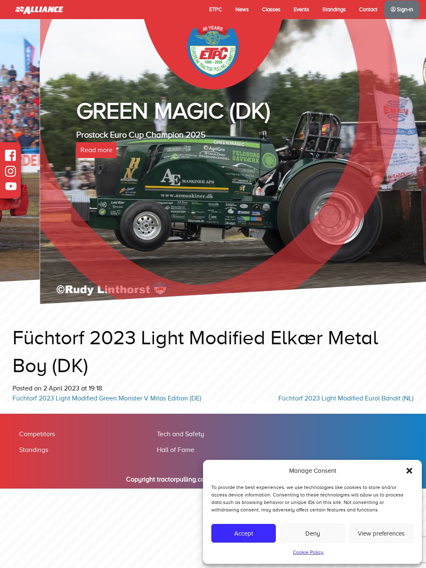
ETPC (215, 9)
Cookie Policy (308, 552)
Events (301, 9)
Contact (368, 9)
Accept (243, 533)
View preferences (381, 533)
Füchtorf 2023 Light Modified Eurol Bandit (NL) (346, 398)
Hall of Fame (175, 450)
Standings (334, 9)
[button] (409, 471)
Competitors (37, 434)
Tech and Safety (180, 434)
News (242, 9)
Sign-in (404, 9)
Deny (312, 533)
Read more (56, 150)
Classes (271, 9)
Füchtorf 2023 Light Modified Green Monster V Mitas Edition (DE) (106, 398)
